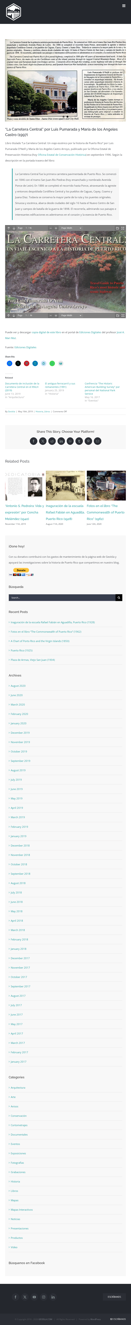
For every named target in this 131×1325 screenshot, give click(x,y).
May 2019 (17, 798)
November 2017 (20, 967)
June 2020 (17, 695)
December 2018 (20, 845)
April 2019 (17, 807)
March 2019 (18, 817)
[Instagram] (43, 1297)
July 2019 (16, 779)
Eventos (15, 1144)
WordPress (95, 1319)
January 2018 (18, 948)
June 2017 (17, 1014)
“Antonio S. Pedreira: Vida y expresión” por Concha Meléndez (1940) (24, 512)
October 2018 (19, 864)
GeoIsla (11, 411)
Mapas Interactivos (22, 1209)
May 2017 (17, 1024)
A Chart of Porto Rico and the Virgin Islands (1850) (40, 641)
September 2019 (20, 761)
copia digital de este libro (46, 332)
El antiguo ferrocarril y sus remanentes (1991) (60, 385)
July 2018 (16, 892)
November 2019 (20, 742)
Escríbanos (119, 1319)
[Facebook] (15, 1297)
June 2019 (17, 789)
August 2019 (18, 770)
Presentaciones (19, 1228)
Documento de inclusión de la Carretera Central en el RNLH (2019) (22, 387)
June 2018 (17, 902)
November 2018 (20, 855)
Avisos (14, 1106)
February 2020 (19, 714)
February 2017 (19, 1052)
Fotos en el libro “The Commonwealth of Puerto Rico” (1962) (106, 512)
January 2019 (18, 836)
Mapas (14, 1200)
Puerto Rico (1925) (21, 650)
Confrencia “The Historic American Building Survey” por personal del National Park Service (102, 388)
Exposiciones (18, 1153)
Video (14, 1247)
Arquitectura (18, 1087)
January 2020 (18, 723)
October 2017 (19, 977)
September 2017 (20, 986)
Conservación (19, 1115)
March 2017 (18, 1043)
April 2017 (17, 1033)
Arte (13, 1097)
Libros (47, 411)
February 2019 (19, 826)
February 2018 (19, 939)
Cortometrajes (19, 1125)
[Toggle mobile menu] (124, 6)
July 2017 (16, 1005)
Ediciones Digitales (90, 332)
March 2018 (18, 930)
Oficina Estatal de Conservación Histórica (62, 154)
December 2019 (20, 732)
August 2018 (18, 883)
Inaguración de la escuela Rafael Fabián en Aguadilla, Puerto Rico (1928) (65, 512)
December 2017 (20, 958)
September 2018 (20, 873)
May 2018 (17, 911)
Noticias (15, 1219)
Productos (17, 1237)
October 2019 (19, 751)
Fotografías (17, 1162)
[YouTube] (34, 1297)
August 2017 (18, 995)
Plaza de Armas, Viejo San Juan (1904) (33, 659)
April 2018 (17, 920)
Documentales (19, 1134)
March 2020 (18, 704)
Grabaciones (18, 1172)
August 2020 (18, 685)
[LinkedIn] (53, 1297)
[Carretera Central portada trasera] (65, 80)
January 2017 (18, 1061)
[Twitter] (25, 1297)
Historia (39, 411)
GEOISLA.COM (45, 1319)
